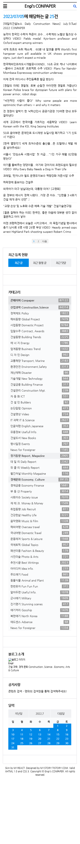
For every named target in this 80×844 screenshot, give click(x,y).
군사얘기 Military (39, 598)
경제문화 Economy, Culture (39, 479)
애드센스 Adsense (39, 622)
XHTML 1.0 (11, 771)
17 (12, 738)
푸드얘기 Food (39, 574)
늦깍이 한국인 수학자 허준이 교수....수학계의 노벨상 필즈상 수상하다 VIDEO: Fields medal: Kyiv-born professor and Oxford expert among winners (40, 38)
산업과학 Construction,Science (39, 307)
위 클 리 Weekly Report (39, 467)
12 (30, 734)
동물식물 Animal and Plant (39, 580)
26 (30, 743)
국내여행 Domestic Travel (39, 532)
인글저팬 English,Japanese (39, 426)
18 (21, 738)
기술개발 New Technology (39, 378)
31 (12, 747)
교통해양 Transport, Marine (39, 360)
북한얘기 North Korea (39, 616)
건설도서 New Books (39, 437)
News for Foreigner (39, 449)
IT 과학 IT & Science (39, 420)
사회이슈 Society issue (39, 497)
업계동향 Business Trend (39, 348)
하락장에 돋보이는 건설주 (18, 182)
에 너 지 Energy (39, 343)
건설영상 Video (39, 414)
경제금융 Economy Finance (39, 485)
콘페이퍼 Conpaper (39, 300)
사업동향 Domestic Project (39, 325)
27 (39, 743)
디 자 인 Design (39, 354)
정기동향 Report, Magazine (39, 455)
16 (66, 734)
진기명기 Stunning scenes (39, 604)
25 (21, 743)
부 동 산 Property (39, 491)
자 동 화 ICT (39, 396)
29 (57, 743)
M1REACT (19, 768)
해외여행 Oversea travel (39, 527)
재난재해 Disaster (39, 372)
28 (48, 743)
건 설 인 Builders (39, 402)
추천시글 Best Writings (39, 562)
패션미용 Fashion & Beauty (39, 550)
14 (48, 734)
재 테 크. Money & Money (39, 503)
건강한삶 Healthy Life (39, 515)
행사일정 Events (39, 443)
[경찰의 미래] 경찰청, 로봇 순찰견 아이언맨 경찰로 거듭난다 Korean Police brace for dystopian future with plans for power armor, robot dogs (40, 90)
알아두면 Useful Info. (39, 592)
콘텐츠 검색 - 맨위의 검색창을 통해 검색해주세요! (37, 691)
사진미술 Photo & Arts (39, 556)
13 (39, 734)
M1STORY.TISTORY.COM (54, 768)
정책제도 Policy (39, 313)
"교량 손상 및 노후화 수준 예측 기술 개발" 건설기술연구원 (37, 206)
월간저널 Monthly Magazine (39, 473)
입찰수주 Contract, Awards (39, 331)
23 (66, 738)
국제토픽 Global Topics (39, 544)
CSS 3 (26, 771)
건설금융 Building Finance (39, 384)
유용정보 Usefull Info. (39, 432)
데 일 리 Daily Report (39, 461)
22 (57, 738)
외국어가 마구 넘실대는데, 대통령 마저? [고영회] (32, 188)
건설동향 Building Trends (39, 337)
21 (48, 738)
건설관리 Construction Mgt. (39, 390)
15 (57, 734)
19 (30, 738)
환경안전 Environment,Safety (39, 366)
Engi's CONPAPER (40, 6)
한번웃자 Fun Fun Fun (39, 586)
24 (12, 743)
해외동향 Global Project (39, 319)
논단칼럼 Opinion (39, 408)
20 (39, 738)
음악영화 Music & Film (39, 521)
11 (21, 734)
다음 (44, 241)
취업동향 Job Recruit (39, 509)
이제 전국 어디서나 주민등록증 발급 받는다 (28, 79)
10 (12, 734)
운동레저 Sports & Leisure (39, 538)
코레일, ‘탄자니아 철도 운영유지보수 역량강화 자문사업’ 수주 (38, 175)
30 (66, 743)
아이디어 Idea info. (39, 568)
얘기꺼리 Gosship (39, 610)
